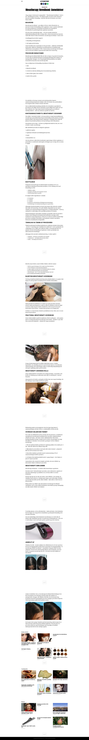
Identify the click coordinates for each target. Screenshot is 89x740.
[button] (22, 1)
